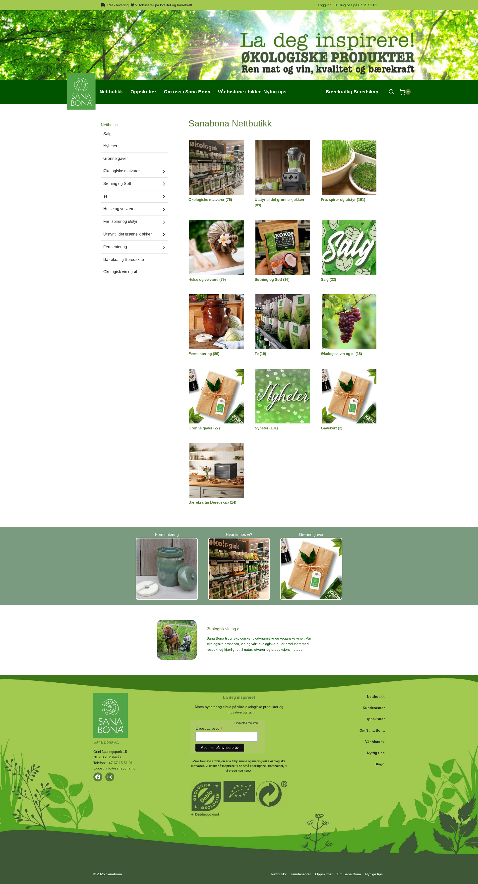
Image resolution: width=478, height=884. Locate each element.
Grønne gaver (115, 158)
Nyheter (110, 146)
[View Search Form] (391, 92)
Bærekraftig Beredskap (352, 91)
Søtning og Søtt (117, 183)
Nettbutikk (376, 697)
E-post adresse (208, 728)
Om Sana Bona (372, 730)
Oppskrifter (375, 719)
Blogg (379, 764)
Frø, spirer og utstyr (120, 221)
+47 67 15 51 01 (120, 763)
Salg (107, 134)
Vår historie (375, 742)
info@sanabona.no (120, 768)
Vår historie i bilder (239, 91)
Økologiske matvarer (121, 171)
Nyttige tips (374, 874)
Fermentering (115, 247)
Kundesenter (374, 708)
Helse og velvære (118, 209)
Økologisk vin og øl (120, 272)
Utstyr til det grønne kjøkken (128, 234)
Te (105, 196)
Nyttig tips (376, 753)
